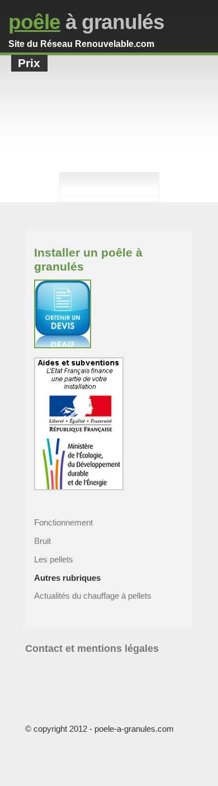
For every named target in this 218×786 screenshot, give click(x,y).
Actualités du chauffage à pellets (92, 595)
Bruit (42, 541)
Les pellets (53, 559)
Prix (29, 62)
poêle (34, 22)
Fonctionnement (63, 522)
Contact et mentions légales (92, 648)
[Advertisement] (109, 130)
